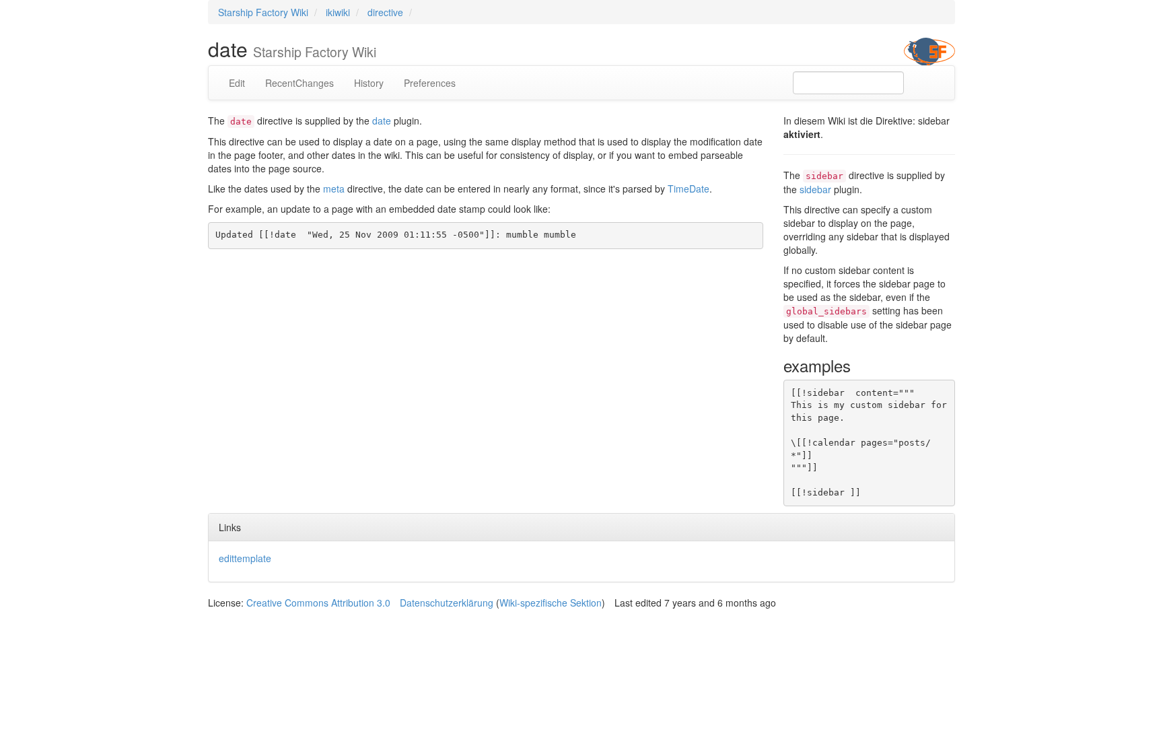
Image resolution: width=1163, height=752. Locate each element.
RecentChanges (299, 83)
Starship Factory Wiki (263, 12)
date (381, 120)
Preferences (430, 83)
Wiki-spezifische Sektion (550, 602)
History (369, 83)
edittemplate (245, 558)
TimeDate (688, 188)
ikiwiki (338, 12)
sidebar (815, 189)
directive (385, 12)
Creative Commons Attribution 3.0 (318, 602)
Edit (237, 83)
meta (334, 188)
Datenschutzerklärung (446, 602)
